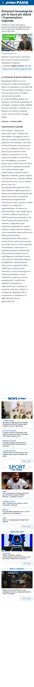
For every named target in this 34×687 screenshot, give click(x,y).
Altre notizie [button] (26, 461)
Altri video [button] (27, 564)
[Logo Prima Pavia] (17, 2)
